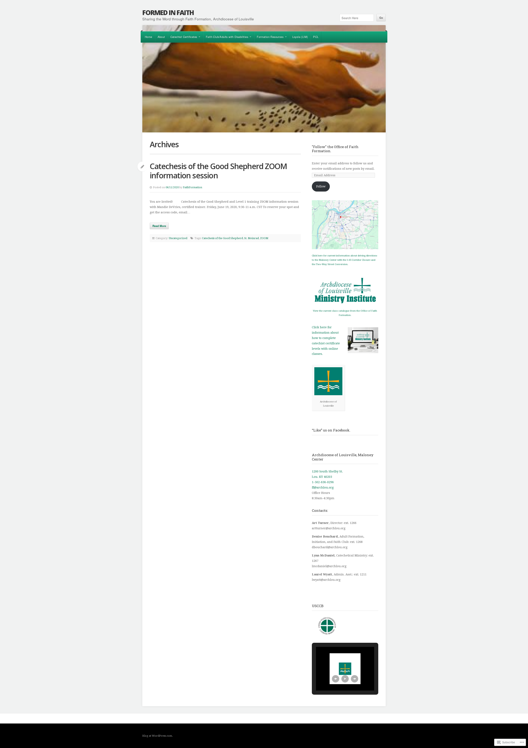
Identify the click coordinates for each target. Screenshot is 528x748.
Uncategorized (178, 238)
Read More (159, 226)
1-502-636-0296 (323, 482)
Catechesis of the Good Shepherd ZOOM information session (218, 171)
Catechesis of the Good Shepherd (222, 238)
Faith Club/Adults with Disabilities (227, 37)
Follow (320, 186)
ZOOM (264, 238)
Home (148, 37)
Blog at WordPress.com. (157, 735)
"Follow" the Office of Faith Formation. (335, 148)
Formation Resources (270, 37)
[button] (335, 679)
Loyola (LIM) (300, 37)
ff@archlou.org (323, 487)
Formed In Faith (168, 12)
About (161, 37)
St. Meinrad (251, 238)
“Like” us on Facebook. (331, 430)
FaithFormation (192, 187)
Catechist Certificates (183, 37)
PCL (315, 37)
